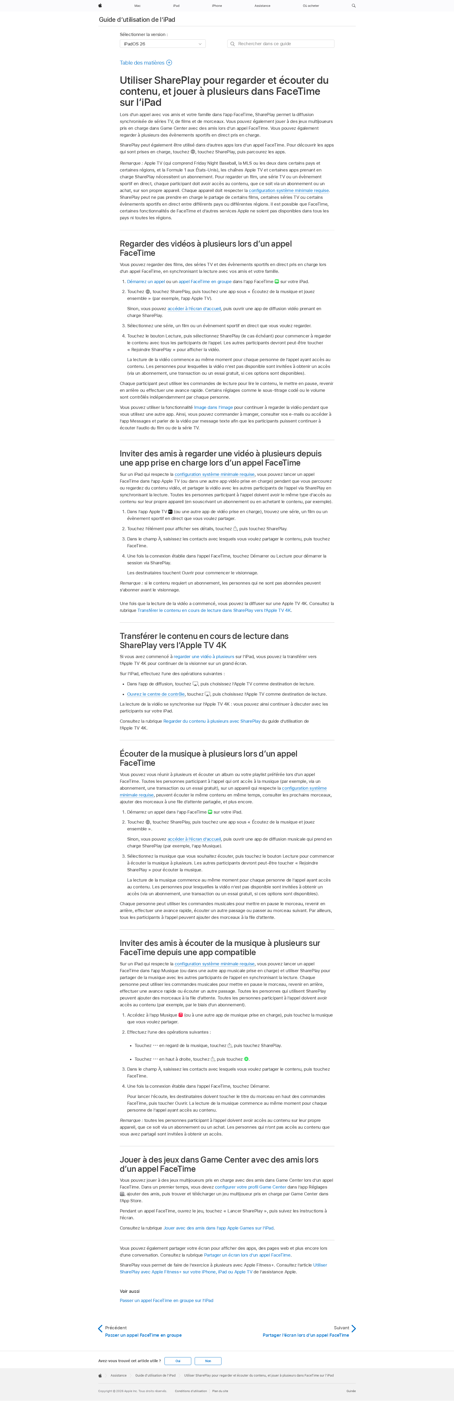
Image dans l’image (213, 407)
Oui (178, 1361)
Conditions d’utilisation (191, 1391)
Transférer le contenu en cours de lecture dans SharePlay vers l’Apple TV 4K (214, 610)
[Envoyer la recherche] (233, 44)
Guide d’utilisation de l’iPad (137, 19)
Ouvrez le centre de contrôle (156, 694)
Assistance (119, 1375)
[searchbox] (280, 44)
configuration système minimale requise (289, 190)
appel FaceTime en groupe (205, 281)
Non (208, 1361)
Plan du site (220, 1391)
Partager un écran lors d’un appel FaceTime (247, 1255)
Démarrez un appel (146, 281)
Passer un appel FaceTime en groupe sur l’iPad (166, 1300)
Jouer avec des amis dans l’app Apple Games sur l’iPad (218, 1228)
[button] (354, 6)
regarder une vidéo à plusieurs (204, 656)
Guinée (351, 1391)
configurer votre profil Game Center (250, 1187)
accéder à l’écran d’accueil (194, 308)
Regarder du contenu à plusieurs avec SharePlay (212, 721)
